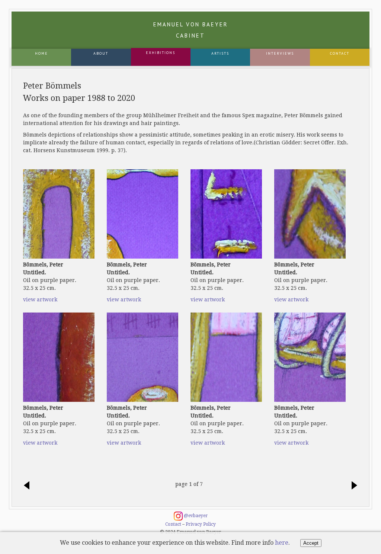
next (352, 485)
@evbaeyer (195, 515)
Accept (310, 543)
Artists (220, 53)
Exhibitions (160, 52)
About (100, 53)
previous (28, 485)
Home (41, 53)
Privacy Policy (201, 524)
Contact (339, 53)
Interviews (280, 53)
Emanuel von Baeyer (190, 30)
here (281, 542)
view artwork (40, 299)
